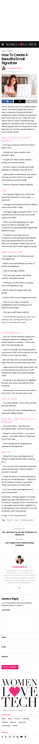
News (4, 719)
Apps (10, 719)
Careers (17, 719)
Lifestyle (5, 722)
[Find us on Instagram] (14, 737)
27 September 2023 (12, 71)
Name (4, 637)
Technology (6, 726)
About (15, 726)
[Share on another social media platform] (31, 101)
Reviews (13, 722)
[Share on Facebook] (7, 101)
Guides (9, 51)
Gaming (26, 719)
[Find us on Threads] (10, 736)
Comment (6, 610)
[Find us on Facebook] (2, 737)
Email (4, 647)
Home (4, 51)
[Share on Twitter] (20, 101)
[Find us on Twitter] (6, 736)
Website (5, 656)
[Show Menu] (3, 44)
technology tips (27, 520)
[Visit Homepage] (21, 44)
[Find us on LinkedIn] (17, 737)
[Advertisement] (19, 20)
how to (9, 520)
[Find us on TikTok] (25, 736)
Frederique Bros (15, 68)
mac (16, 520)
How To (16, 51)
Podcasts (22, 722)
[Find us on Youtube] (21, 737)
